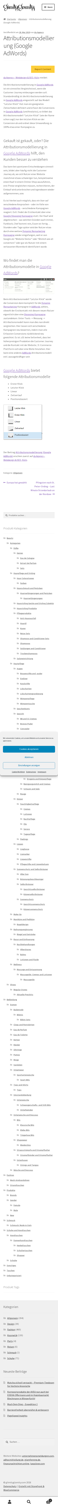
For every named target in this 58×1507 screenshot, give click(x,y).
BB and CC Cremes (28, 718)
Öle (25, 824)
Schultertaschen (24, 1250)
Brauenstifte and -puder (31, 673)
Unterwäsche (23, 1100)
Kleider (17, 1044)
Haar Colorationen (25, 578)
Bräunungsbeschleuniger (31, 879)
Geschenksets (23, 708)
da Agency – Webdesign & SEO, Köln (21, 77)
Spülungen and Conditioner (33, 648)
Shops (13, 984)
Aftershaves (25, 949)
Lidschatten (26, 688)
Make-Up (18, 914)
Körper (20, 799)
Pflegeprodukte (24, 613)
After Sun (24, 874)
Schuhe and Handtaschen (18, 1230)
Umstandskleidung (22, 1095)
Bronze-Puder (26, 723)
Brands (13, 1195)
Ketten (17, 1039)
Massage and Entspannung (29, 969)
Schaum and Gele (31, 789)
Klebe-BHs (25, 1130)
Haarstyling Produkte (27, 608)
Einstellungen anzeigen (29, 765)
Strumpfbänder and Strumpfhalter (36, 1155)
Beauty (10, 538)
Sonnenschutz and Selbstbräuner (32, 869)
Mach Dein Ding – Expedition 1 (22, 1404)
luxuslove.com (37, 1463)
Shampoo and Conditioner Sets (34, 638)
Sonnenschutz (27, 899)
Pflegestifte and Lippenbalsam (34, 864)
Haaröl (23, 623)
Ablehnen (29, 757)
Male (16, 1210)
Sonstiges (11, 1265)
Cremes (26, 809)
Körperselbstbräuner (33, 894)
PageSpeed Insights (17, 1415)
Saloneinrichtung (25, 658)
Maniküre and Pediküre (24, 919)
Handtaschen (16, 1235)
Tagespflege (29, 834)
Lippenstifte (25, 859)
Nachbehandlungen (26, 944)
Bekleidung (12, 999)
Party (10, 1341)
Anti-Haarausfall (28, 618)
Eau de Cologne (27, 558)
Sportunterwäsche (25, 1075)
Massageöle (29, 979)
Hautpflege (19, 663)
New (12, 1215)
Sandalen (18, 1064)
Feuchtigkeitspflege (29, 804)
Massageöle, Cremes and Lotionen (36, 974)
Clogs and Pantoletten (24, 1024)
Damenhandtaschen (23, 1240)
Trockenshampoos (28, 653)
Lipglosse (24, 849)
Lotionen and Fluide (29, 959)
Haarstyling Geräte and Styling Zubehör (35, 603)
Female (17, 1205)
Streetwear (19, 1070)
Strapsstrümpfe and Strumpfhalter (33, 1150)
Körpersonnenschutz (33, 909)
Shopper (21, 1255)
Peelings (24, 839)
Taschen (11, 1270)
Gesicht (20, 713)
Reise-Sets (25, 633)
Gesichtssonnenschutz (34, 904)
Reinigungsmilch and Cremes (36, 784)
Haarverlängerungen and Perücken (36, 593)
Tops (19, 1090)
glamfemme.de (32, 1459)
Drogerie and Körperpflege (39, 779)
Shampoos (25, 643)
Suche (29, 1502)
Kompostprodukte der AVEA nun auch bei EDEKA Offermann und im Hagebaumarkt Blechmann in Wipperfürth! (28, 1395)
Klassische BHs (27, 1125)
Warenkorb (45, 1499)
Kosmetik (12, 1335)
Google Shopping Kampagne (18, 215)
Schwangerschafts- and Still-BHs (35, 1105)
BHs (18, 1120)
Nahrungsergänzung (23, 929)
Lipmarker (25, 854)
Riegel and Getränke (26, 934)
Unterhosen (22, 1160)
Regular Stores (20, 989)
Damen (13, 1004)
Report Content (43, 69)
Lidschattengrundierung (31, 693)
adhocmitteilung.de (13, 1459)
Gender (13, 1200)
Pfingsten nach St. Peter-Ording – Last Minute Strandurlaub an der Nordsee (43, 488)
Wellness (18, 964)
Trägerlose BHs (27, 1135)
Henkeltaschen (24, 1245)
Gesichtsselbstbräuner (34, 889)
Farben (23, 583)
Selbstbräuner (26, 884)
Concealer (24, 728)
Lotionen (27, 814)
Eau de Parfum (20, 1029)
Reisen (10, 1346)
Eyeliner (24, 678)
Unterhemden (26, 1110)
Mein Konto (9, 1502)
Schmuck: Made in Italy (21, 1225)
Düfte (16, 548)
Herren (20, 553)
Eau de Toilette (21, 1034)
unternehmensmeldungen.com (38, 1455)
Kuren (23, 628)
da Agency (39, 32)
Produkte (11, 1190)
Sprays (26, 829)
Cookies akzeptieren (29, 749)
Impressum (42, 772)
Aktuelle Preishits (25, 994)
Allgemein (22, 19)
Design (10, 1323)
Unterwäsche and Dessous (26, 1115)
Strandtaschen (17, 1185)
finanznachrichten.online (16, 1463)
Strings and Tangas (29, 1165)
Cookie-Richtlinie (18, 772)
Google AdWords (45, 84)
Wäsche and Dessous (23, 1170)
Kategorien (15, 543)
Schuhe (13, 1260)
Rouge (23, 794)
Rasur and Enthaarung (24, 939)
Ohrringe (18, 1049)
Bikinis (20, 1014)
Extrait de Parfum (28, 563)
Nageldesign (22, 924)
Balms (23, 954)
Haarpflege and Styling (24, 573)
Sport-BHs (25, 1079)
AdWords (35, 306)
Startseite (11, 19)
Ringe (16, 1059)
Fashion (10, 1175)
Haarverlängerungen (33, 598)
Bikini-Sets (25, 1019)
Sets (22, 568)
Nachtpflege (29, 819)
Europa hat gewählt (17, 483)
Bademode (18, 1009)
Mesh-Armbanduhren (19, 1180)
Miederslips (25, 1145)
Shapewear (22, 1140)
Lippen (20, 844)
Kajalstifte (25, 683)
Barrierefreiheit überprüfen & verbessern (28, 1409)
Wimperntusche (27, 703)
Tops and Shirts (21, 1085)
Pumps (17, 1054)
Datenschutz (31, 772)
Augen (20, 668)
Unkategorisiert (14, 1275)
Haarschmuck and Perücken (30, 588)
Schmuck (11, 1220)
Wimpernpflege (27, 698)
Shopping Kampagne (35, 314)
